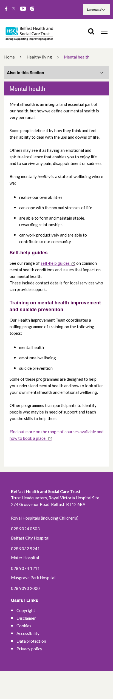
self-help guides (55, 263)
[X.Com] (13, 9)
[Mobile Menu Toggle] (104, 31)
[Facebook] (6, 9)
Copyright (25, 610)
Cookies (23, 625)
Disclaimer (26, 618)
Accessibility (27, 633)
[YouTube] (23, 9)
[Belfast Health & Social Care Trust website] (30, 34)
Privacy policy (29, 648)
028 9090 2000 (25, 588)
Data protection (31, 641)
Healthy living (39, 56)
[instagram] (32, 9)
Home (9, 56)
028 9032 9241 (25, 548)
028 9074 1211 (25, 568)
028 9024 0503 (25, 528)
